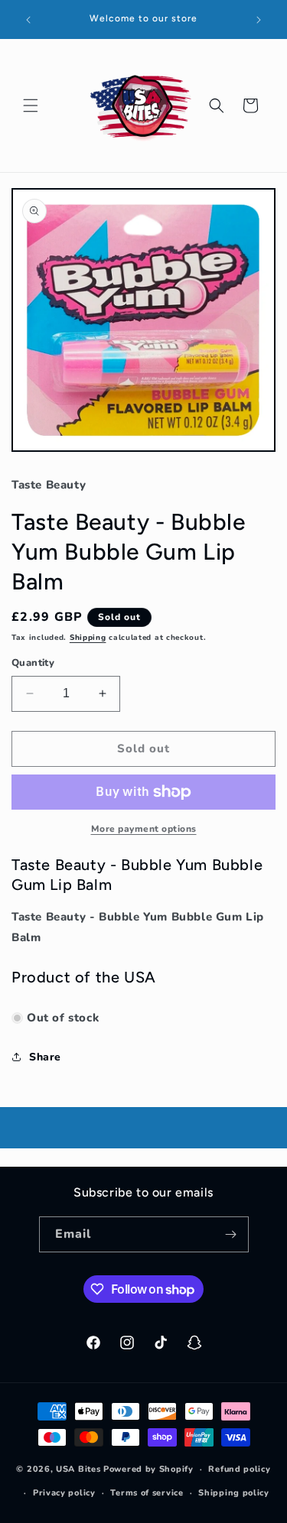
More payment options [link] (144, 829)
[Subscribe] (231, 1234)
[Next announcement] (259, 20)
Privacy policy (64, 1493)
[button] (30, 105)
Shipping (88, 637)
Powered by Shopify (148, 1469)
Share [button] (45, 1057)
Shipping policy (233, 1493)
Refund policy (239, 1469)
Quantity (32, 663)
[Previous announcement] (28, 20)
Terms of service (146, 1493)
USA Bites (78, 1469)
